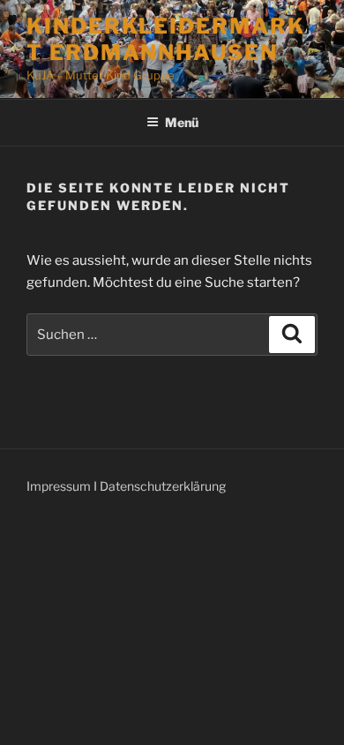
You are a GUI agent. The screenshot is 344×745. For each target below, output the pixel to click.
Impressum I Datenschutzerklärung (126, 485)
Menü (181, 122)
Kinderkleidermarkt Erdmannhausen (165, 39)
